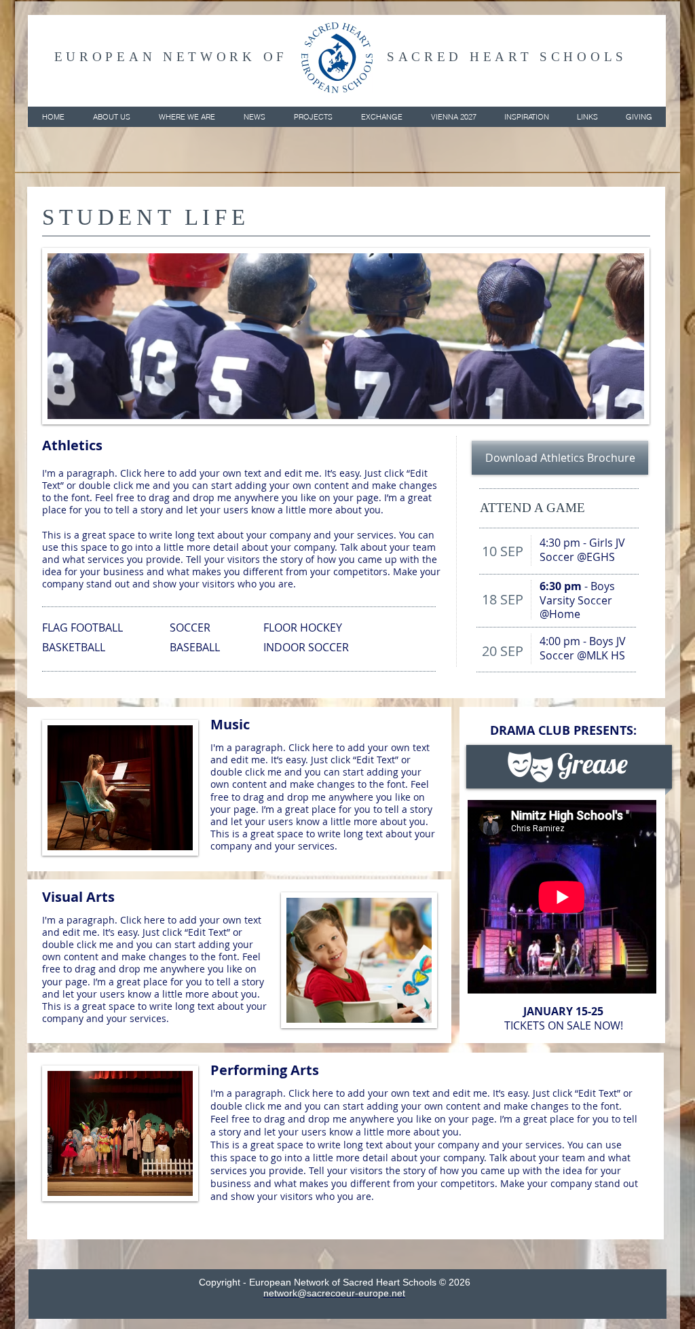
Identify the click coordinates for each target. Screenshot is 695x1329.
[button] (111, 117)
